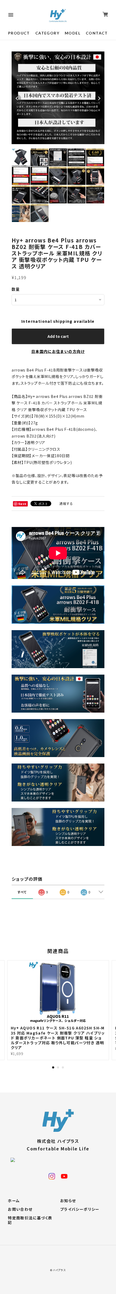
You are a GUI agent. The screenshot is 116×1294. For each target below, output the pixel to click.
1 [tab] (53, 1067)
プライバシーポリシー (80, 1209)
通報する (66, 503)
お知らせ (68, 1201)
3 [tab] (62, 1067)
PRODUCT (19, 33)
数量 (16, 289)
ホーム (14, 1201)
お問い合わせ (20, 1209)
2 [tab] (58, 1067)
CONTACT (97, 33)
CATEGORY (47, 33)
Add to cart (58, 336)
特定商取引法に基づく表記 (30, 1220)
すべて (22, 892)
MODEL (72, 33)
